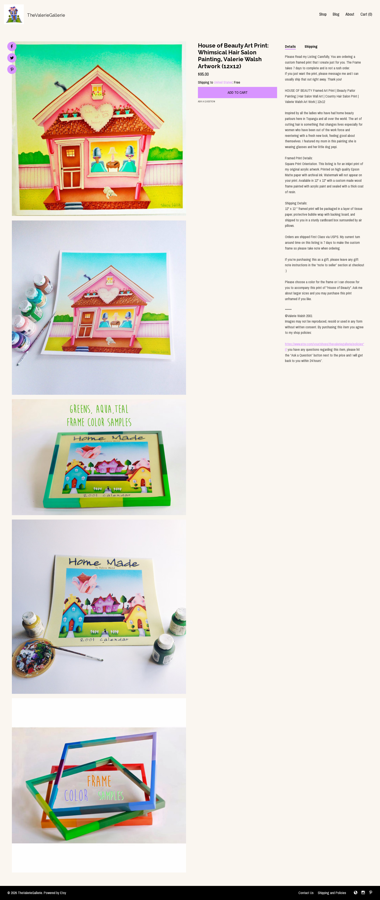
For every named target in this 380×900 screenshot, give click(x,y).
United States (223, 82)
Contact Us (306, 892)
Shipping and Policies (332, 892)
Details (290, 46)
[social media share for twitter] (12, 58)
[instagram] (363, 893)
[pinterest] (371, 893)
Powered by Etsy (55, 892)
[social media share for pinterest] (12, 70)
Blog (336, 14)
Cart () (366, 14)
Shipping (311, 46)
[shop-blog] (355, 893)
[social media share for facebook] (11, 46)
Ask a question (206, 101)
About (349, 14)
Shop (323, 14)
